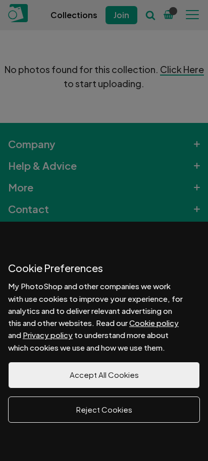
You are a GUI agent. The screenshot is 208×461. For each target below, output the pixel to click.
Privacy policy (48, 335)
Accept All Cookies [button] (104, 374)
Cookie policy (154, 322)
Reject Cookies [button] (104, 409)
